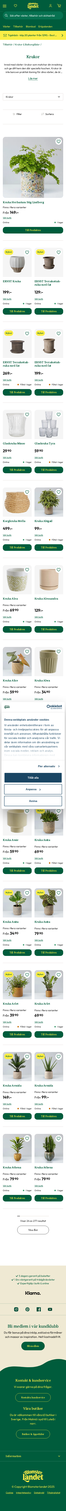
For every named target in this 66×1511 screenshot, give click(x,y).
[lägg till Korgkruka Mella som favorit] (27, 492)
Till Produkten (21, 312)
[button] (33, 1456)
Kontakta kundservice (33, 1397)
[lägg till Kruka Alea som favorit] (27, 569)
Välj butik (7, 217)
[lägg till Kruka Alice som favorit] (27, 651)
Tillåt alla (33, 777)
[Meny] (5, 6)
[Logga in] (50, 5)
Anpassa (31, 789)
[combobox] (36, 15)
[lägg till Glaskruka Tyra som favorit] (58, 414)
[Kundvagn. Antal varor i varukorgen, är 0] (59, 5)
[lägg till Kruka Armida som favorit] (27, 1056)
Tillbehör (8, 44)
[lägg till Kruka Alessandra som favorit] (58, 569)
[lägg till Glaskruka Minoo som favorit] (27, 414)
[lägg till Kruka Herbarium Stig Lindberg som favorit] (58, 141)
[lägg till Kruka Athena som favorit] (27, 1138)
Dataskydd (39, 1492)
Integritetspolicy (23, 1492)
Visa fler (33, 1230)
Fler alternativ (46, 766)
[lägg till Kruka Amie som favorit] (27, 811)
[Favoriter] (15, 5)
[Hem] (33, 5)
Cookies (9, 1492)
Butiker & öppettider (33, 1434)
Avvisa (33, 800)
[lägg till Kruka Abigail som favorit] (58, 492)
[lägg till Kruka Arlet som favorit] (27, 975)
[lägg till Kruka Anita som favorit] (58, 811)
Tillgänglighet (53, 1492)
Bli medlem (33, 1346)
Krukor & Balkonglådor (27, 44)
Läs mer (33, 78)
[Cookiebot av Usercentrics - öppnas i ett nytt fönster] (47, 707)
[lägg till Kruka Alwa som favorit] (58, 651)
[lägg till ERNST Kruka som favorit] (27, 252)
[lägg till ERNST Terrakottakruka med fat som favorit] (58, 252)
